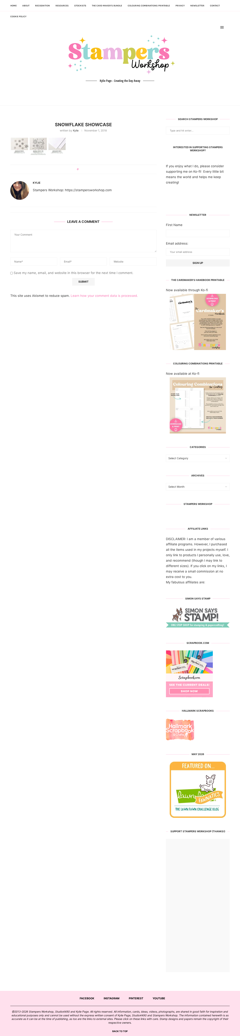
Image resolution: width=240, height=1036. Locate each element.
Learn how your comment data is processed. (104, 296)
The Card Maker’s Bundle (107, 5)
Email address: (177, 243)
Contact (215, 5)
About (25, 5)
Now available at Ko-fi (182, 373)
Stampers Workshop (198, 503)
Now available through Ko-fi (187, 290)
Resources (62, 5)
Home (13, 5)
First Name (174, 225)
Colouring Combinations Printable (149, 5)
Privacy (180, 5)
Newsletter (197, 5)
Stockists (80, 5)
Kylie (76, 130)
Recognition (42, 5)
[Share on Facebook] (83, 169)
